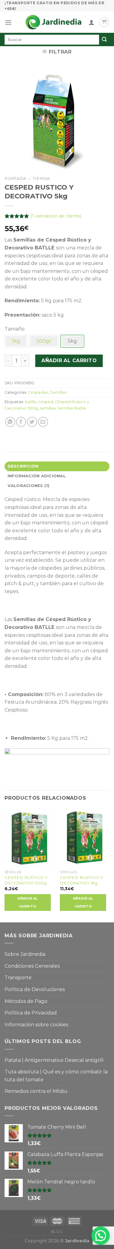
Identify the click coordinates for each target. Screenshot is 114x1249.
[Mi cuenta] (91, 22)
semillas (47, 408)
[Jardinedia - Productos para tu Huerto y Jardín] (53, 22)
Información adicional (37, 476)
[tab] (57, 466)
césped (45, 402)
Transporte (18, 977)
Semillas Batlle (71, 408)
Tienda (41, 178)
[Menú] (8, 22)
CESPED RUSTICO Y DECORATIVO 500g (26, 880)
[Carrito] (104, 22)
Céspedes (38, 392)
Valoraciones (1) (29, 485)
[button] (101, 1236)
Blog (57, 1231)
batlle (30, 402)
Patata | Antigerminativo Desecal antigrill (54, 1060)
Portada (15, 178)
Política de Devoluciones (35, 989)
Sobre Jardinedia (25, 954)
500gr (43, 341)
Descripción (23, 466)
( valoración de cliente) (55, 216)
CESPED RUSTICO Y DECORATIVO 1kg (81, 880)
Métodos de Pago (26, 1001)
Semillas (58, 392)
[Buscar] (104, 39)
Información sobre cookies (36, 1025)
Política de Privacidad (31, 1013)
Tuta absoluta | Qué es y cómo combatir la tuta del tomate (56, 1076)
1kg (16, 341)
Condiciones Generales (32, 966)
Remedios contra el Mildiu (36, 1091)
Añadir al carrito (69, 360)
